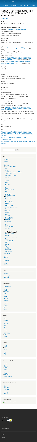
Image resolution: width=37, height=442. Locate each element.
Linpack (7, 203)
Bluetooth (7, 184)
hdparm (7, 246)
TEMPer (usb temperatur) (11, 231)
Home (5, 1)
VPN (5, 329)
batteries (7, 244)
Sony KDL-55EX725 (9, 226)
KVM (5, 289)
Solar (6, 224)
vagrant (5, 305)
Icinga (5, 385)
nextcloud (6, 276)
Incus (21, 1)
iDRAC (7, 247)
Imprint (3, 437)
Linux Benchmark (9, 205)
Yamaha (7, 239)
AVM (6, 170)
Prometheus (6, 387)
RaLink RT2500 (8, 217)
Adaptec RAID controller (11, 175)
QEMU (5, 297)
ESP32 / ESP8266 (9, 193)
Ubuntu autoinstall (8, 376)
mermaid (6, 392)
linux (7, 18)
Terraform (33, 1)
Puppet (5, 372)
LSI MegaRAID (8, 200)
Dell (6, 191)
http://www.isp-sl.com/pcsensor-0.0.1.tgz (15, 48)
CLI (5, 258)
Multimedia (6, 260)
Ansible (26, 1)
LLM (5, 369)
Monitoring (6, 389)
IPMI (6, 196)
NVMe (6, 214)
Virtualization (13, 5)
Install (5, 364)
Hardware (6, 164)
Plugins (5, 262)
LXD (5, 295)
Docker (5, 288)
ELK (5, 391)
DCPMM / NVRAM (9, 189)
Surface (7, 230)
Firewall (6, 320)
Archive (7, 179)
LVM (5, 349)
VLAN (5, 327)
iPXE (5, 331)
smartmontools (8, 251)
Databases (6, 255)
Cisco (6, 187)
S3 (4, 351)
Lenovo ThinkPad (9, 202)
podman (6, 304)
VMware (6, 298)
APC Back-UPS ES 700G (10, 166)
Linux (20, 5)
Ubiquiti (7, 235)
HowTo (33, 5)
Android (7, 177)
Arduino (7, 180)
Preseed (6, 371)
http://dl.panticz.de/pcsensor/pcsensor (17, 29)
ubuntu (3, 18)
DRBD (5, 347)
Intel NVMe (8, 198)
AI (9, 1)
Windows (6, 264)
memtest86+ (8, 249)
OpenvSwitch (7, 324)
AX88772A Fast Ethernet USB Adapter (14, 172)
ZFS (5, 352)
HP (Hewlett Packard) (10, 194)
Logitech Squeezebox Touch (11, 207)
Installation (6, 159)
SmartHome (27, 5)
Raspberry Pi (8, 219)
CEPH (5, 345)
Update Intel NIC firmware (11, 237)
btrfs (5, 354)
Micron (7, 212)
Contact (3, 434)
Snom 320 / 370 (8, 223)
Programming (7, 253)
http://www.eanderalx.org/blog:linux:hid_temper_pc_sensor (16, 131)
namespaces (7, 332)
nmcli (5, 334)
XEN (5, 307)
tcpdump (6, 336)
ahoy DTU (7, 242)
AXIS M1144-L (8, 173)
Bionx (6, 182)
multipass (6, 302)
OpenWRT (7, 216)
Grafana (6, 161)
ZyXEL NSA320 (9, 240)
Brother (7, 186)
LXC (5, 293)
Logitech (7, 209)
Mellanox (7, 210)
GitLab (5, 367)
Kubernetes (15, 1)
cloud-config (7, 275)
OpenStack (5, 5)
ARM (6, 168)
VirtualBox (6, 300)
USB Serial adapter (9, 233)
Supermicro (7, 228)
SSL (5, 325)
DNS (5, 318)
